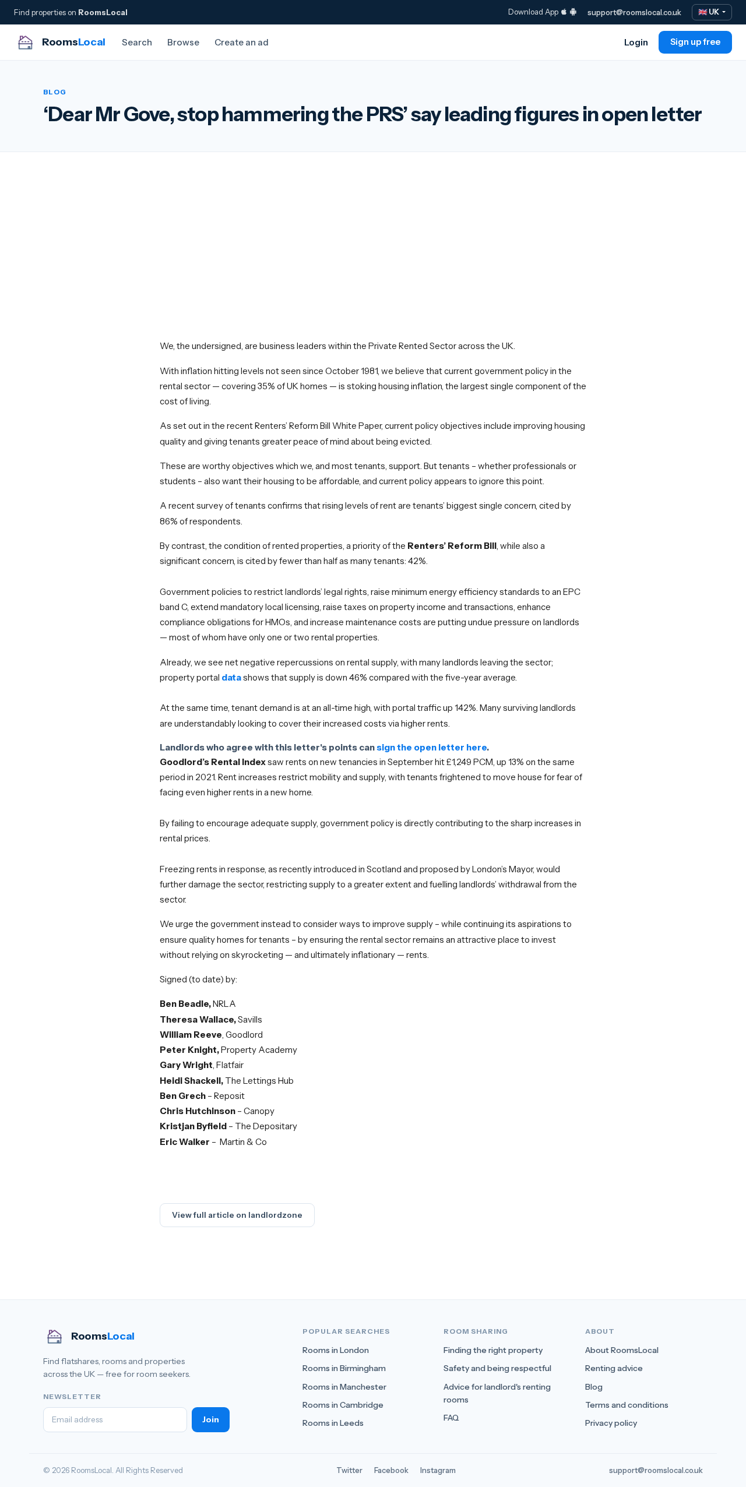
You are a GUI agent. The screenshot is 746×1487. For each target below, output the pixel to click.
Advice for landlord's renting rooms (497, 1393)
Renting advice (614, 1368)
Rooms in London (335, 1350)
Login (636, 42)
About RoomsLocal (622, 1350)
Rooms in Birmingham (344, 1368)
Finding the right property (493, 1350)
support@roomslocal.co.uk (634, 12)
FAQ (451, 1417)
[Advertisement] (373, 257)
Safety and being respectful (497, 1368)
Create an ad (241, 42)
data (231, 677)
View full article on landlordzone (237, 1215)
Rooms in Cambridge (342, 1405)
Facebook (391, 1470)
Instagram (438, 1470)
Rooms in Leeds (333, 1423)
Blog (594, 1387)
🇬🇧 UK (709, 12)
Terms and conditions (626, 1405)
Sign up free (695, 42)
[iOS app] (564, 11)
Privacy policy (611, 1423)
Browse (183, 42)
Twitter (349, 1470)
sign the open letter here (431, 747)
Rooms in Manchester (344, 1387)
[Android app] (573, 11)
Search (137, 42)
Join (210, 1419)
